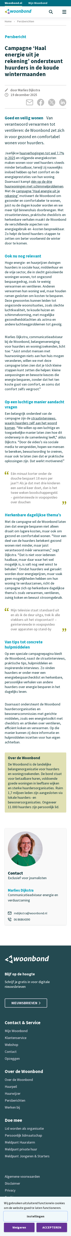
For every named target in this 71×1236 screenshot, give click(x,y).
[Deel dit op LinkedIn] (62, 102)
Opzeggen (12, 1058)
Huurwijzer (13, 1093)
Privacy (10, 1190)
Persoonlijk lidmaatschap (23, 1135)
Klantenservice (15, 1037)
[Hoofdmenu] (64, 12)
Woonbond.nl (13, 3)
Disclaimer (12, 1183)
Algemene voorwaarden (22, 1176)
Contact (11, 1051)
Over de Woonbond (19, 1079)
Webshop (11, 1044)
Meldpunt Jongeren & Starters (27, 1156)
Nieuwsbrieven (24, 1003)
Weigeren (19, 1227)
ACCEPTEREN (51, 1227)
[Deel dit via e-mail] (29, 102)
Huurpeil (11, 1086)
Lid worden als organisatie (24, 1128)
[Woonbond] (18, 11)
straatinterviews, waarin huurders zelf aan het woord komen (31, 423)
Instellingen (35, 1216)
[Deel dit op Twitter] (51, 102)
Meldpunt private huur (21, 1149)
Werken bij (12, 1107)
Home (8, 21)
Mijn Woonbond (37, 3)
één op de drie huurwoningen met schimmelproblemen (34, 184)
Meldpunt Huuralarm (20, 1142)
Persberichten (25, 21)
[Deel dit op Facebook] (40, 102)
